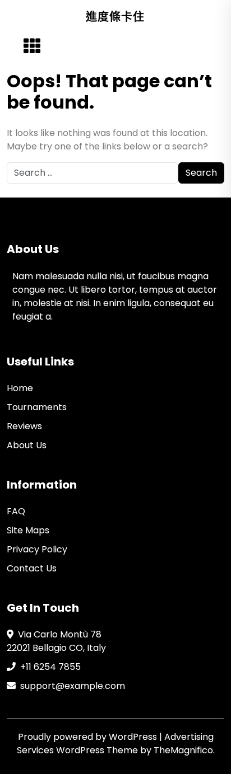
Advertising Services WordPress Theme (115, 743)
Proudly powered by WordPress (88, 736)
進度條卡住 (115, 17)
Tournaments (37, 407)
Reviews (24, 426)
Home (20, 388)
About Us (27, 445)
